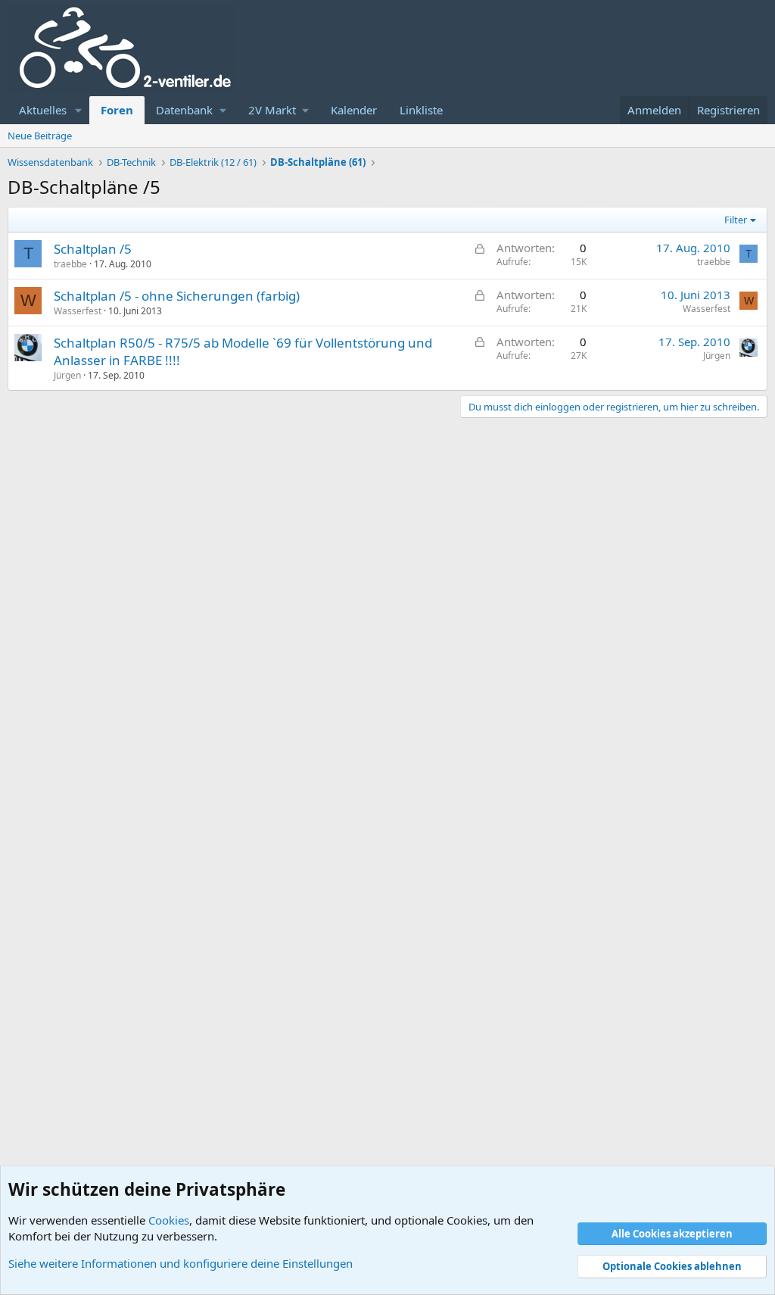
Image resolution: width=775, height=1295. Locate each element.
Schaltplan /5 (93, 248)
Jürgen (67, 375)
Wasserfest (77, 310)
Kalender (354, 109)
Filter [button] (735, 219)
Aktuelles (43, 109)
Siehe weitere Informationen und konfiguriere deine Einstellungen (180, 1263)
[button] (78, 110)
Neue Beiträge (40, 135)
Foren (117, 109)
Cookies (168, 1220)
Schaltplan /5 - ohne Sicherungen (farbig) (177, 295)
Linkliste (421, 109)
